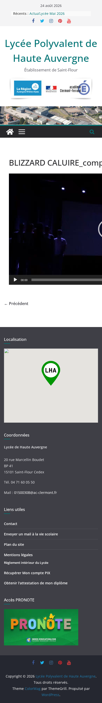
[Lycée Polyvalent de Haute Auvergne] (10, 132)
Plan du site (14, 544)
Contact (10, 523)
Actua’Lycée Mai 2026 (47, 13)
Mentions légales (18, 554)
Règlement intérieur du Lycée (26, 562)
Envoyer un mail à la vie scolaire (31, 534)
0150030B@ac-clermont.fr (35, 492)
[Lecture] (15, 279)
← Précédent (16, 303)
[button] (51, 373)
